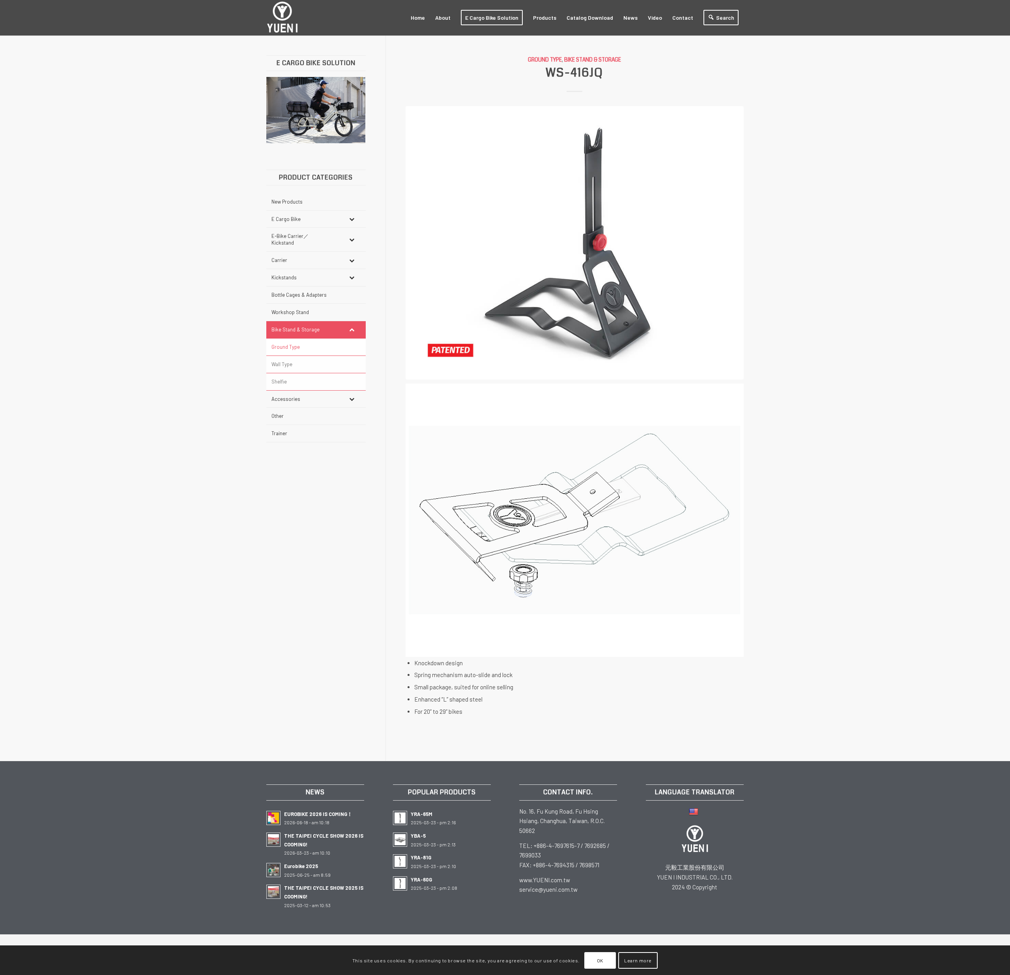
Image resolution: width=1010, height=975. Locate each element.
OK (600, 960)
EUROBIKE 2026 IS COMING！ (318, 814)
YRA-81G (421, 857)
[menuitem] (418, 18)
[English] (694, 811)
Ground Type (545, 60)
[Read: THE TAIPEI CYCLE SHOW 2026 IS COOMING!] (273, 840)
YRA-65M (421, 814)
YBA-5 (418, 836)
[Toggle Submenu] (352, 219)
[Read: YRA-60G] (400, 883)
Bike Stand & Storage (592, 60)
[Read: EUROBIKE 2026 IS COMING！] (273, 818)
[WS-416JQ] (575, 243)
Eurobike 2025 (301, 866)
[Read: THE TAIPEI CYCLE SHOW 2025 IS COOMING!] (273, 892)
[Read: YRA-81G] (400, 861)
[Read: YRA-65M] (400, 818)
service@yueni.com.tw (548, 889)
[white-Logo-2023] (282, 18)
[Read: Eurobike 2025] (273, 870)
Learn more (638, 960)
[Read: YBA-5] (400, 840)
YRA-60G (421, 879)
